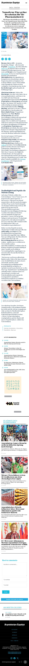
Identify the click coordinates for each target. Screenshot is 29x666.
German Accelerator (10, 328)
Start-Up (4, 68)
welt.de (3, 145)
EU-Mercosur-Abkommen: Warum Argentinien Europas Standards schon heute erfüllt (14, 364)
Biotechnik (5, 74)
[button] (26, 2)
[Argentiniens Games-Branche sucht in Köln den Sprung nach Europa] (14, 433)
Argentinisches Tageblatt (10, 661)
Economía (14, 632)
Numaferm (11, 67)
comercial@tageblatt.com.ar (14, 653)
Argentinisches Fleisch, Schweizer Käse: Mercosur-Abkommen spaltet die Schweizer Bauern (15, 357)
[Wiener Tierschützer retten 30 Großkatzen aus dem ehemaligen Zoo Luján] (14, 465)
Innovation (19, 328)
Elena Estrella (7, 55)
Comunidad (14, 637)
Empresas (14, 635)
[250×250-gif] (12, 384)
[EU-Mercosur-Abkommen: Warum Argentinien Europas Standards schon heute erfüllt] (14, 531)
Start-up (13, 330)
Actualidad (14, 629)
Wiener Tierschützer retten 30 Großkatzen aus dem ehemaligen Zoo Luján (14, 350)
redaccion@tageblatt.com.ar (14, 652)
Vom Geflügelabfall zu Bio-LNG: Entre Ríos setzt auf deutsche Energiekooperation (14, 371)
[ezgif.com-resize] (12, 404)
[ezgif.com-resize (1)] (14, 599)
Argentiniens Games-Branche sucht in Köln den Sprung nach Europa (14, 343)
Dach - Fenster (14, 7)
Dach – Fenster (14, 640)
